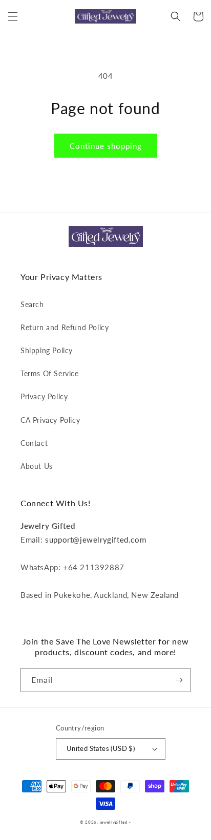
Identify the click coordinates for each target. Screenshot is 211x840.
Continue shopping (106, 145)
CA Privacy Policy (50, 420)
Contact (34, 443)
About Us (36, 466)
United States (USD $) (101, 748)
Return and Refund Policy (64, 327)
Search (32, 304)
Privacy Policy (44, 396)
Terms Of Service (49, 373)
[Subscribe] (178, 680)
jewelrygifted (114, 822)
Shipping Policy (46, 350)
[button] (13, 16)
